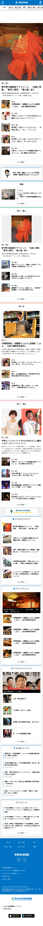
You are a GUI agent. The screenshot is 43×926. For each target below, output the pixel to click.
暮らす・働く (32, 7)
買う (24, 7)
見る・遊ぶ (18, 7)
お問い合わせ (7, 876)
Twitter (24, 859)
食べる (11, 7)
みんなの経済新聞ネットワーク (21, 899)
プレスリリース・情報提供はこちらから (14, 870)
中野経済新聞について (9, 867)
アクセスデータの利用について (12, 873)
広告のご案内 (7, 879)
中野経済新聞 (21, 2)
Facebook (18, 859)
